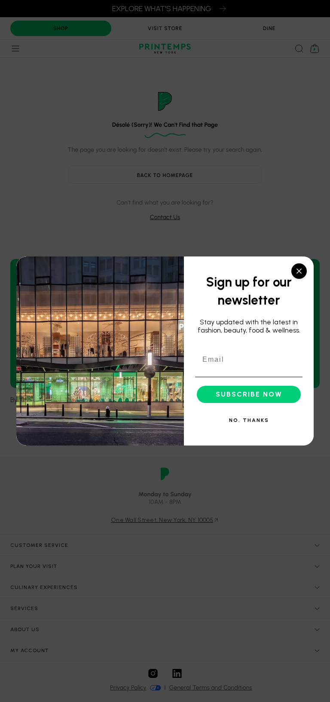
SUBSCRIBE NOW (249, 394)
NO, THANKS (249, 420)
